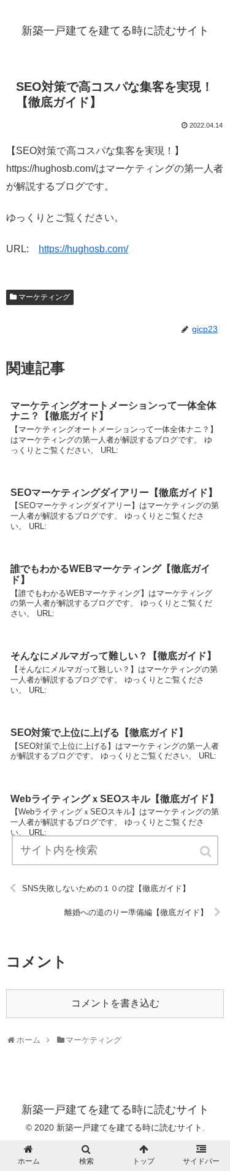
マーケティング (44, 297)
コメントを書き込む (115, 1003)
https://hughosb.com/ (83, 249)
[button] (206, 852)
